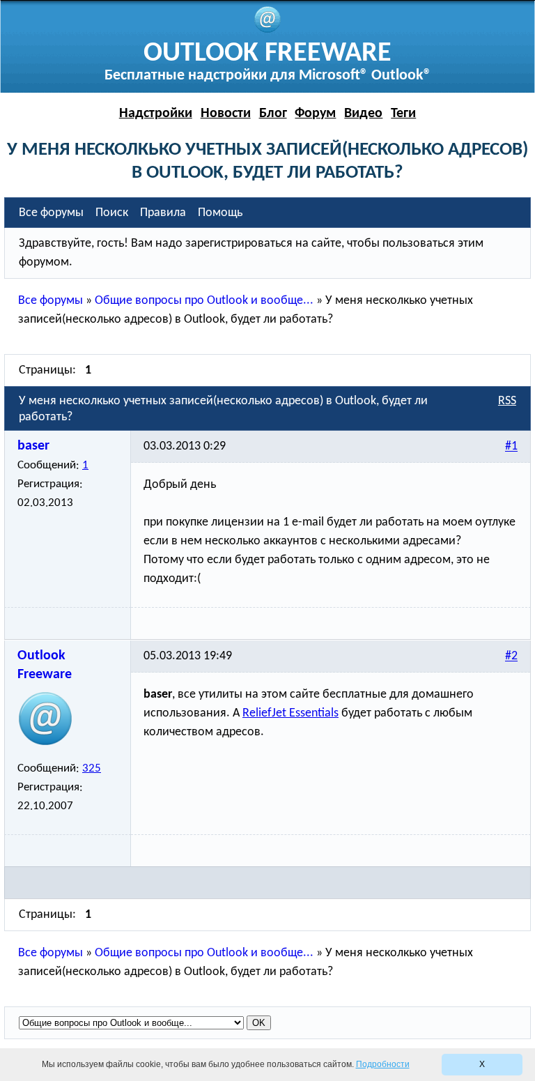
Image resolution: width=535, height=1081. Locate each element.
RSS (507, 401)
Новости (226, 114)
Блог (273, 114)
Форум (315, 114)
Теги (403, 114)
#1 (511, 447)
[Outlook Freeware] (267, 30)
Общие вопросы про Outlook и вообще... (204, 300)
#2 (511, 657)
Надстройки (155, 114)
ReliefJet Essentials (290, 713)
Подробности (383, 1064)
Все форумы (50, 300)
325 (91, 768)
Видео (363, 114)
